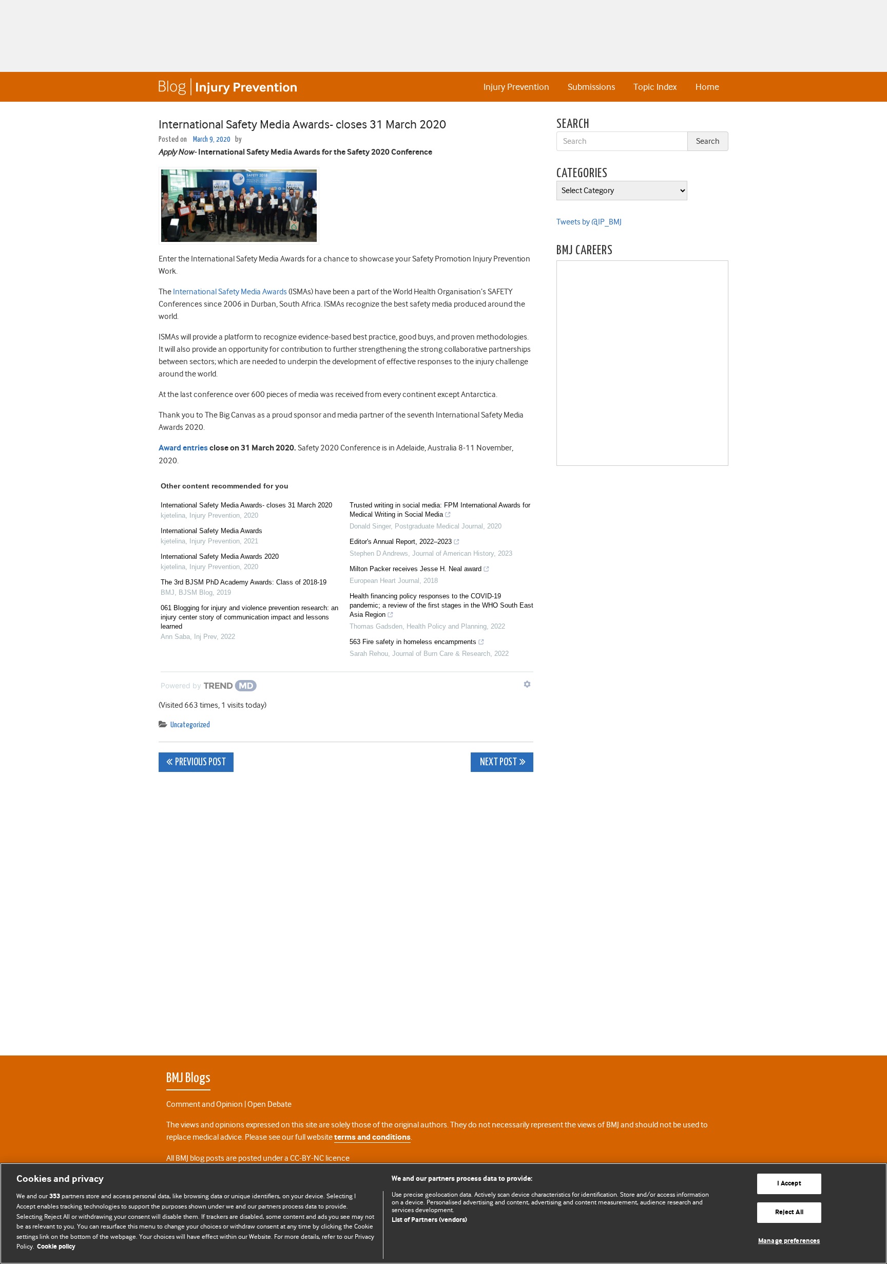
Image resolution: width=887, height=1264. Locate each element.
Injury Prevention (516, 87)
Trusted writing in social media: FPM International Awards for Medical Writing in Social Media (440, 509)
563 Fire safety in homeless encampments (413, 642)
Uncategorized (190, 725)
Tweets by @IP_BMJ (589, 222)
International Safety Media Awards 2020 (220, 556)
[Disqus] (346, 908)
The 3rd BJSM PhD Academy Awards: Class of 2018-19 (243, 582)
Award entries (183, 448)
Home (707, 87)
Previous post (200, 762)
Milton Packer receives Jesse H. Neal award (415, 569)
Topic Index (655, 87)
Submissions (591, 87)
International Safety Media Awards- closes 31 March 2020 (246, 505)
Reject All (789, 1212)
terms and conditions (372, 1137)
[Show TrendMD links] (527, 684)
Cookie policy (56, 1247)
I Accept (789, 1184)
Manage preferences (789, 1241)
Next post (497, 762)
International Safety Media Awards (230, 291)
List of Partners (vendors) (429, 1220)
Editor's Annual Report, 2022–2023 (401, 541)
